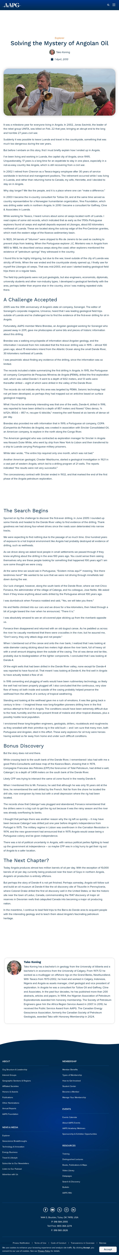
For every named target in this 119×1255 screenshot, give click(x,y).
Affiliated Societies (10, 1086)
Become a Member (70, 1091)
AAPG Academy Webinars (73, 1128)
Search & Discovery (71, 1181)
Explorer (6, 1135)
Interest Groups (9, 1075)
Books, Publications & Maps (74, 1165)
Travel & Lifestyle (10, 1157)
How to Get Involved (71, 1080)
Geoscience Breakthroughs (14, 1141)
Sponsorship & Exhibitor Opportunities (79, 1134)
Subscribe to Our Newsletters (15, 1163)
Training (66, 1153)
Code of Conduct (58, 1243)
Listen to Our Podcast (12, 1168)
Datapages (67, 1176)
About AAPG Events (71, 1122)
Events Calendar (69, 1117)
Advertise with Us (10, 1174)
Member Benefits (70, 1069)
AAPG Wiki (67, 1192)
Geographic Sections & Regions (16, 1080)
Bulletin (65, 1187)
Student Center (69, 1086)
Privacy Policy (44, 1251)
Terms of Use (40, 1243)
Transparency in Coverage (82, 1243)
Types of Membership (72, 1075)
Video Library (68, 1170)
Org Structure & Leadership (14, 1069)
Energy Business (10, 1152)
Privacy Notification (21, 1243)
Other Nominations (10, 1102)
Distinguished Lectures (72, 1159)
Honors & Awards (10, 1091)
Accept (108, 1249)
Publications (7, 1097)
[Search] (108, 5)
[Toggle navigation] (114, 5)
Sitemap (102, 1243)
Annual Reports (9, 1108)
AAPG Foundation (10, 1114)
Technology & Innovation (13, 1146)
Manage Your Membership (74, 1097)
